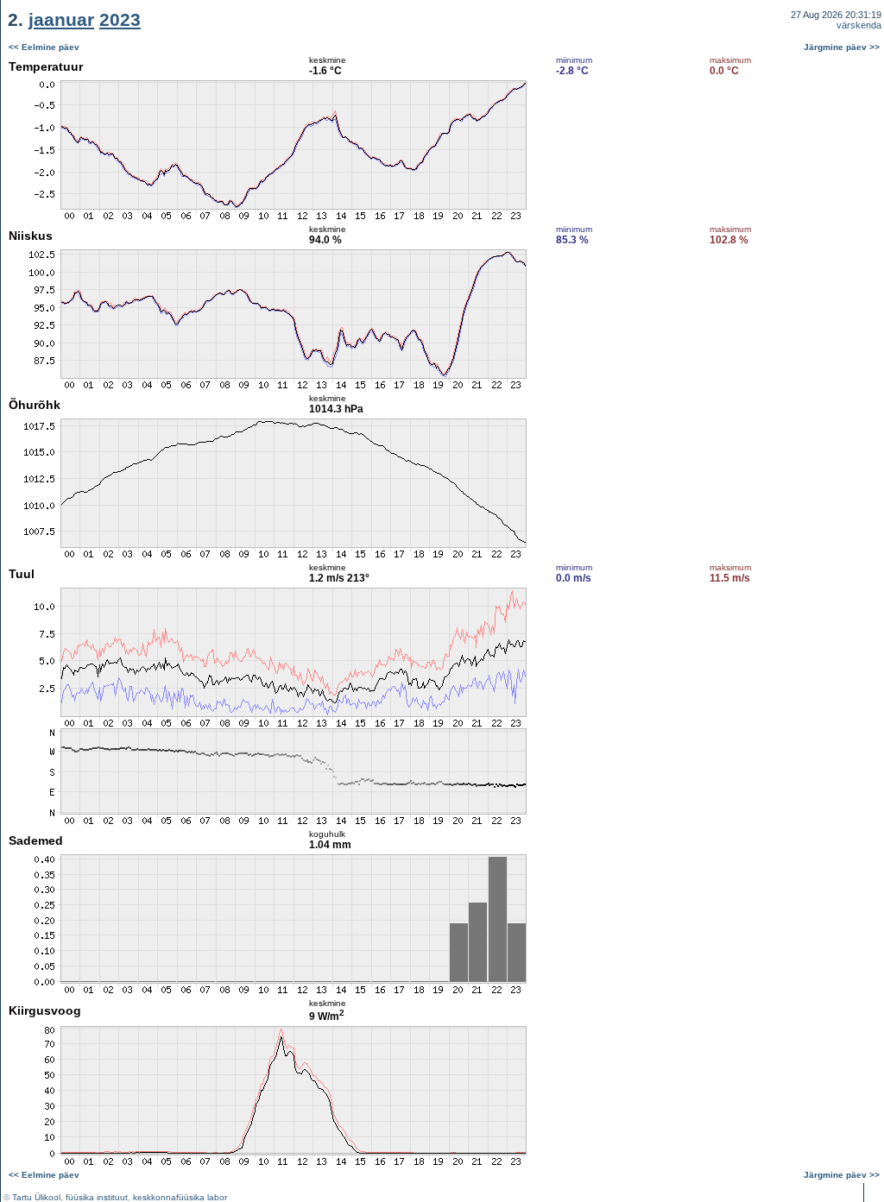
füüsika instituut (97, 1197)
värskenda (859, 25)
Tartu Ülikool (36, 1197)
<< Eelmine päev (44, 47)
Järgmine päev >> (842, 47)
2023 (120, 19)
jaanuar (61, 19)
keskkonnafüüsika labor (180, 1197)
